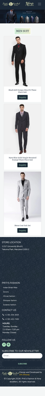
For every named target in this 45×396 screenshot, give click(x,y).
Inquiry (22, 97)
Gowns (6, 292)
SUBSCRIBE (22, 364)
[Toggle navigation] (39, 4)
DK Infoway (24, 374)
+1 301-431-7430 (12, 319)
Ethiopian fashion (10, 300)
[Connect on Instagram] (8, 345)
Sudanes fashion (9, 305)
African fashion (9, 296)
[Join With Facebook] (4, 345)
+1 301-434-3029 (12, 315)
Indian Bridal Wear (10, 287)
